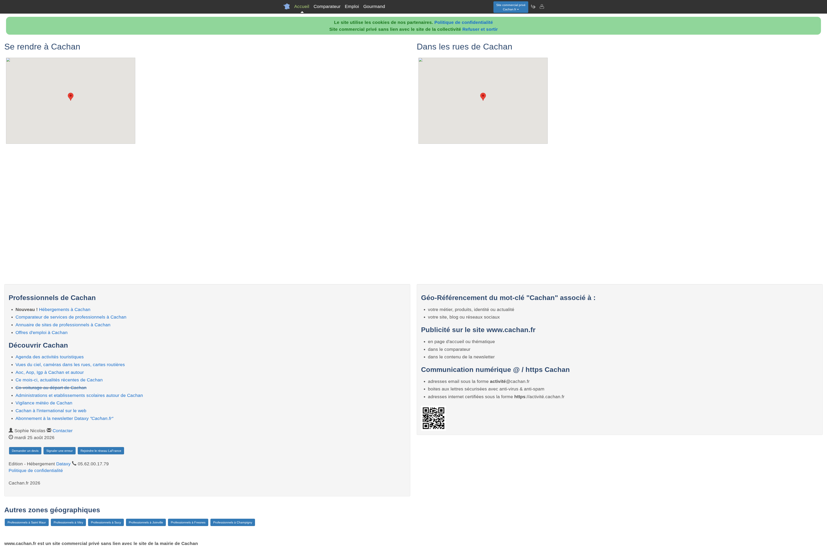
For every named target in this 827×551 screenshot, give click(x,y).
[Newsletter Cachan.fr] (533, 6)
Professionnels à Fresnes (188, 522)
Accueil (301, 6)
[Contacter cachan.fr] (541, 6)
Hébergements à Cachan (64, 309)
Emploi (352, 6)
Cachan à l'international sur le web (51, 410)
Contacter (63, 430)
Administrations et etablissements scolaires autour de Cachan (79, 395)
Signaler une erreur (59, 450)
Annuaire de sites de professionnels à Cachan (63, 324)
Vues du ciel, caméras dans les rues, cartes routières (70, 364)
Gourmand (374, 6)
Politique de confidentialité (463, 22)
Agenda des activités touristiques (50, 356)
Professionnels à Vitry (68, 522)
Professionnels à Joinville (146, 522)
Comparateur (327, 6)
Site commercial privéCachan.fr (510, 7)
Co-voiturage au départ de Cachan (51, 387)
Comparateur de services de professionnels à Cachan (71, 316)
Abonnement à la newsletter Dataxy (64, 418)
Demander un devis (25, 450)
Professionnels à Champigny (232, 522)
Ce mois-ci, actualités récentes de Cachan (59, 379)
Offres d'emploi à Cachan (42, 332)
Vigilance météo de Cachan (44, 402)
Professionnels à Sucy (106, 522)
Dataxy (63, 463)
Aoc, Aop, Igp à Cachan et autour (50, 372)
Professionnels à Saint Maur (27, 522)
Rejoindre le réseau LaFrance (101, 450)
